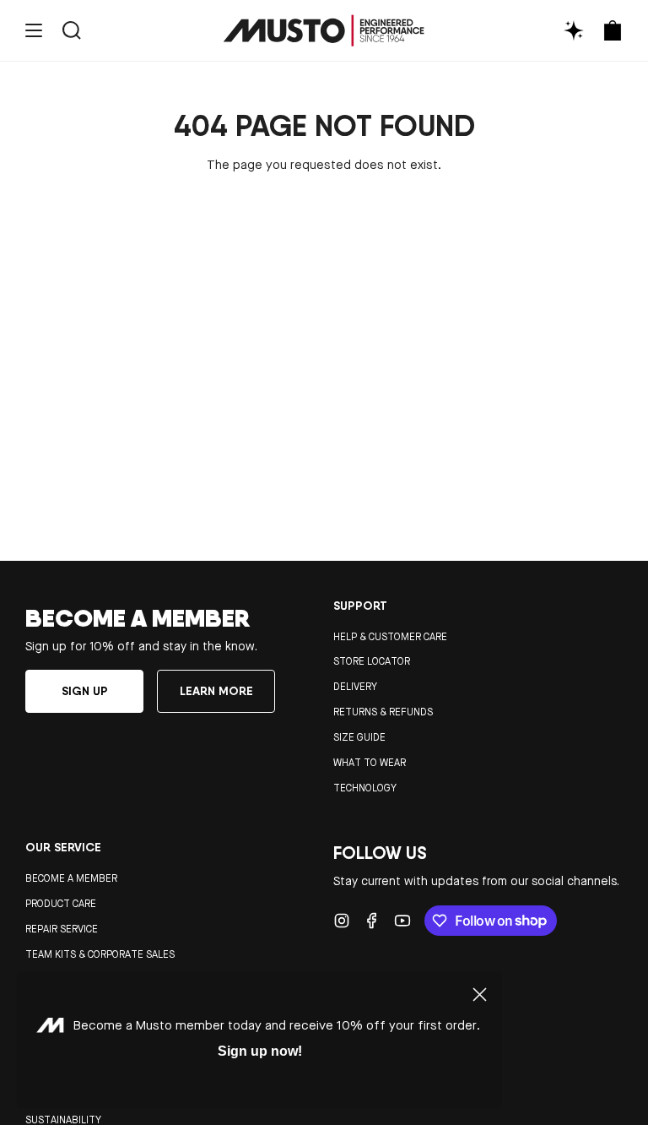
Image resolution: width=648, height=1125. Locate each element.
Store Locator (371, 661)
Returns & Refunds (383, 712)
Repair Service (61, 929)
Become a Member (71, 878)
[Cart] (612, 31)
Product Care (60, 903)
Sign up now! (260, 1051)
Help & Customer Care (390, 637)
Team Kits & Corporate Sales (100, 954)
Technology (365, 788)
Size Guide (359, 737)
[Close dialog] (479, 994)
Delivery (355, 686)
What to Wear (369, 762)
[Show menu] (34, 31)
